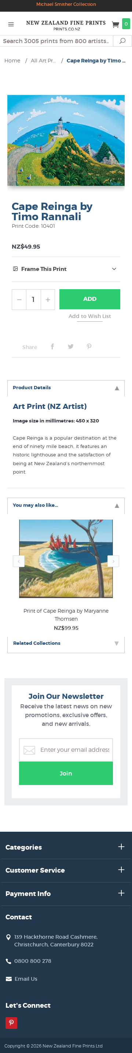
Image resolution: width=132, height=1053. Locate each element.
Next (113, 561)
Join (66, 773)
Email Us (26, 979)
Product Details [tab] (32, 387)
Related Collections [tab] (36, 643)
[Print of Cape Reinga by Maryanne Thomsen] (66, 560)
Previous (19, 561)
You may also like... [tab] (35, 505)
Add (89, 299)
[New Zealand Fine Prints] (66, 23)
